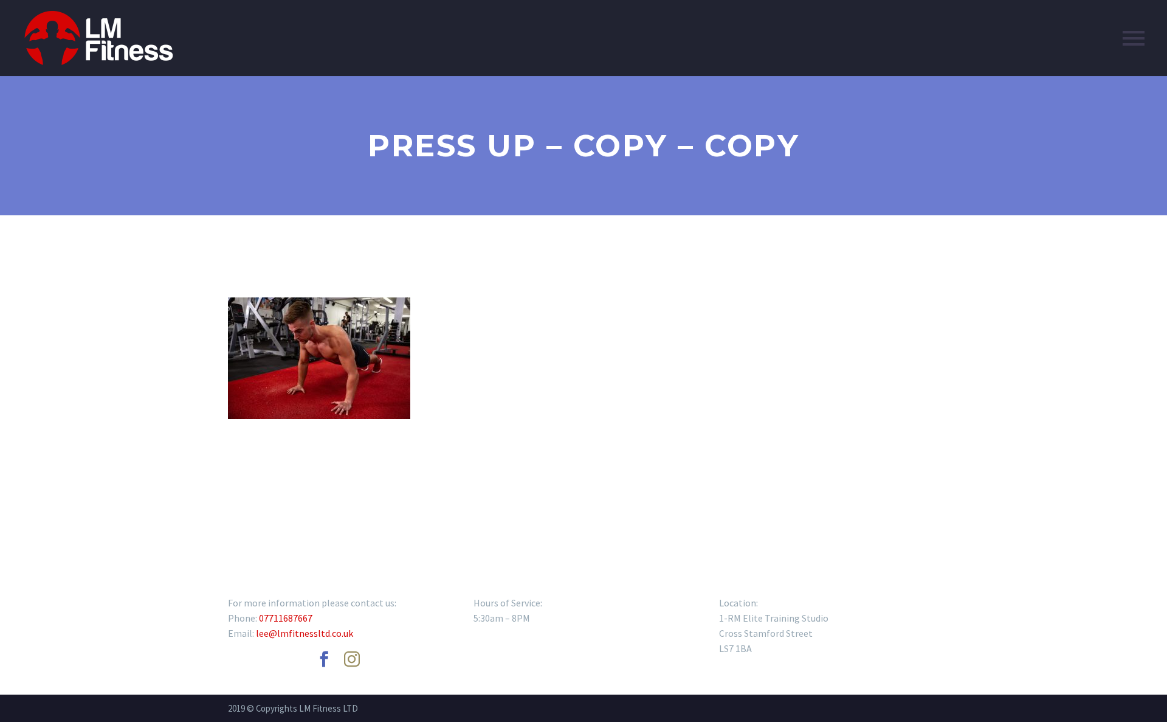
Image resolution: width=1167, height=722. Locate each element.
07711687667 (285, 618)
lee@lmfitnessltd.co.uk (304, 633)
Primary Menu (1134, 38)
